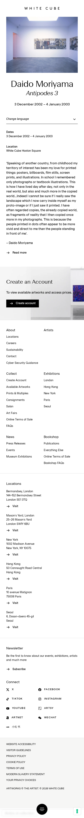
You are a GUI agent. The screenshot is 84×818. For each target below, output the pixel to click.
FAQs (9, 426)
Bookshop (51, 437)
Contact (11, 356)
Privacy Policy (16, 756)
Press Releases (15, 443)
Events (10, 450)
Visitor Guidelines (18, 750)
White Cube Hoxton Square (23, 151)
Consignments (15, 400)
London (48, 380)
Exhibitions (52, 373)
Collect (11, 373)
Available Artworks (18, 387)
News (10, 437)
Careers (11, 343)
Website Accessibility (21, 744)
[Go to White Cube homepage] (42, 8)
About (10, 330)
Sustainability (14, 350)
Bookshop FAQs (54, 463)
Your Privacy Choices (21, 780)
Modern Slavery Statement (25, 774)
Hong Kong (51, 387)
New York (50, 393)
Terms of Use (15, 768)
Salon (9, 406)
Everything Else (53, 450)
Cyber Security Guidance (22, 363)
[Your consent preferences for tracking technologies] (77, 811)
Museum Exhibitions (19, 456)
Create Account (16, 380)
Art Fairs (11, 413)
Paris (47, 400)
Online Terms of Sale (19, 419)
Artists (48, 330)
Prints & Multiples (17, 393)
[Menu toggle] (42, 809)
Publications (51, 443)
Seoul (47, 406)
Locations (12, 337)
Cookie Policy (15, 762)
